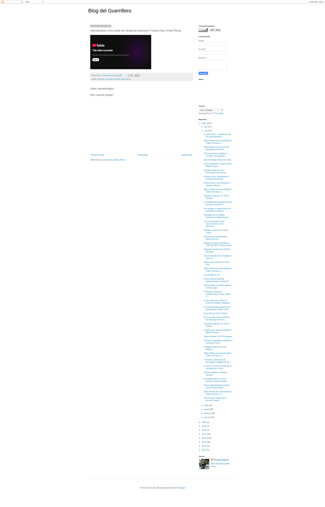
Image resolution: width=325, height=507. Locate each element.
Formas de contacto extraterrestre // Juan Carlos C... (217, 294)
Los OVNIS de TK (212, 275)
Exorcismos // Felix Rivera (215, 313)
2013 (204, 450)
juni (206, 127)
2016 (204, 438)
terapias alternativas (122, 79)
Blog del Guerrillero (109, 10)
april (206, 405)
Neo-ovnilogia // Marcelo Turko (217, 160)
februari (208, 413)
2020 (204, 422)
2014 (204, 446)
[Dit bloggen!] (131, 75)
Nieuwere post (97, 155)
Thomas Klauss (221, 460)
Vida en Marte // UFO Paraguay (218, 336)
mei (206, 131)
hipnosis (101, 79)
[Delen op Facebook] (136, 75)
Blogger (181, 488)
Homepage (143, 155)
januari (207, 417)
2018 (204, 430)
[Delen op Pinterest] (138, 75)
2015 (204, 442)
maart (207, 409)
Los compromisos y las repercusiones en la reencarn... (214, 223)
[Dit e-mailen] (129, 75)
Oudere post (186, 155)
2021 (204, 123)
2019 (204, 426)
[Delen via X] (134, 75)
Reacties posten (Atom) (114, 160)
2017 (204, 434)
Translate (219, 113)
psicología (109, 79)
